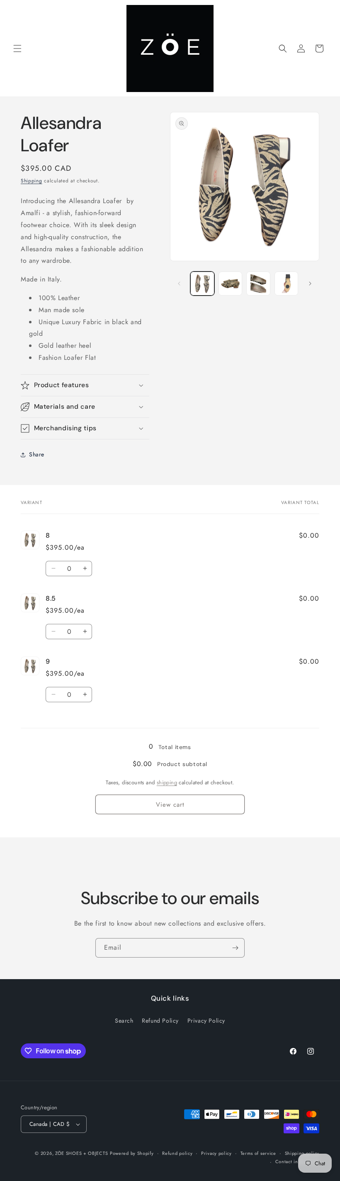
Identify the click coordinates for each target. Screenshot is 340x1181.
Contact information (297, 1161)
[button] (17, 48)
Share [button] (36, 454)
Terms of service (258, 1153)
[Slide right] (310, 283)
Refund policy (177, 1153)
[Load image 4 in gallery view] (286, 284)
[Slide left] (179, 283)
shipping (167, 782)
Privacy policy (216, 1153)
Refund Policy (160, 1020)
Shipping (31, 180)
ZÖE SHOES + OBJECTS (81, 1153)
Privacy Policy (206, 1020)
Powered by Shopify (132, 1153)
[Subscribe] (235, 948)
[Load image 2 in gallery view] (231, 284)
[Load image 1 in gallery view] (202, 284)
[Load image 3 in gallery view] (258, 284)
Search (124, 1020)
